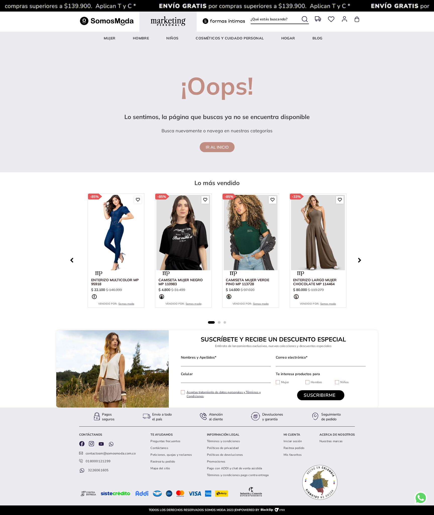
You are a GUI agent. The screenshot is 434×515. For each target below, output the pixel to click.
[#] (331, 19)
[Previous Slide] (73, 259)
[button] (94, 296)
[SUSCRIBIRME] (320, 395)
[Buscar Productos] (305, 18)
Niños (344, 382)
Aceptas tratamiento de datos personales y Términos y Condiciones (224, 394)
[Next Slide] (360, 259)
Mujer (285, 382)
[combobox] (280, 19)
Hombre (316, 382)
